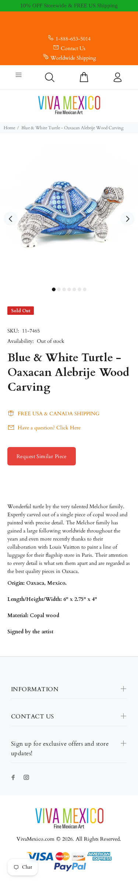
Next (127, 219)
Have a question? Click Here (49, 427)
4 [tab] (69, 289)
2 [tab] (59, 289)
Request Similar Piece (42, 456)
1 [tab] (54, 289)
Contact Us (73, 48)
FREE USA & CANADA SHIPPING (58, 413)
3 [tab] (64, 289)
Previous (11, 219)
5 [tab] (74, 289)
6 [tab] (79, 289)
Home (9, 128)
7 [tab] (84, 289)
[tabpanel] (69, 214)
